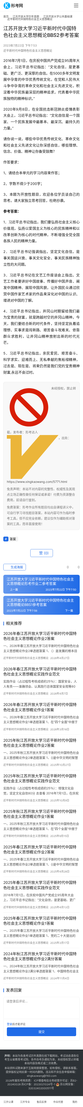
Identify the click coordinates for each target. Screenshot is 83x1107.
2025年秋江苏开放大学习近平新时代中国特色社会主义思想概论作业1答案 (39, 814)
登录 (9, 1024)
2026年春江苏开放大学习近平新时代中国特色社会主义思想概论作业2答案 (40, 636)
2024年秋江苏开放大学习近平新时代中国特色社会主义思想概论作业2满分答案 (40, 956)
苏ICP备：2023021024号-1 (38, 1084)
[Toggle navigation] (76, 5)
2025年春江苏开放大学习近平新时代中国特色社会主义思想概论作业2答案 (39, 849)
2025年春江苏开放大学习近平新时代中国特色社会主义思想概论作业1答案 (39, 921)
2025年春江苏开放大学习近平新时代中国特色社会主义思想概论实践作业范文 (39, 885)
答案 (13, 539)
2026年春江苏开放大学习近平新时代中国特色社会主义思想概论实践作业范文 (40, 671)
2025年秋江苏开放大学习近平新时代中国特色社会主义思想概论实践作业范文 (39, 778)
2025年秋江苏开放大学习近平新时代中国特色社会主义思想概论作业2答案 (39, 743)
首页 (6, 16)
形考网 (21, 1080)
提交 (42, 1032)
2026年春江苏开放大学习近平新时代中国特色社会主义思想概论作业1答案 (40, 707)
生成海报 (16, 567)
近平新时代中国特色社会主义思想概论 (27, 50)
